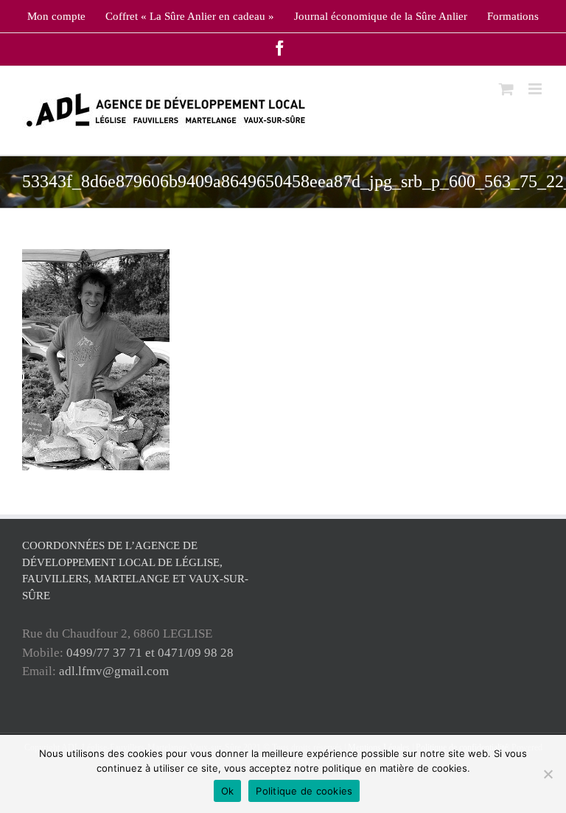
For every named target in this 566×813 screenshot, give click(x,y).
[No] (547, 774)
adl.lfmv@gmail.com (114, 671)
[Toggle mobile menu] (536, 89)
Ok (227, 791)
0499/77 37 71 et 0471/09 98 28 (150, 653)
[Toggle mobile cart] (506, 89)
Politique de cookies (304, 791)
